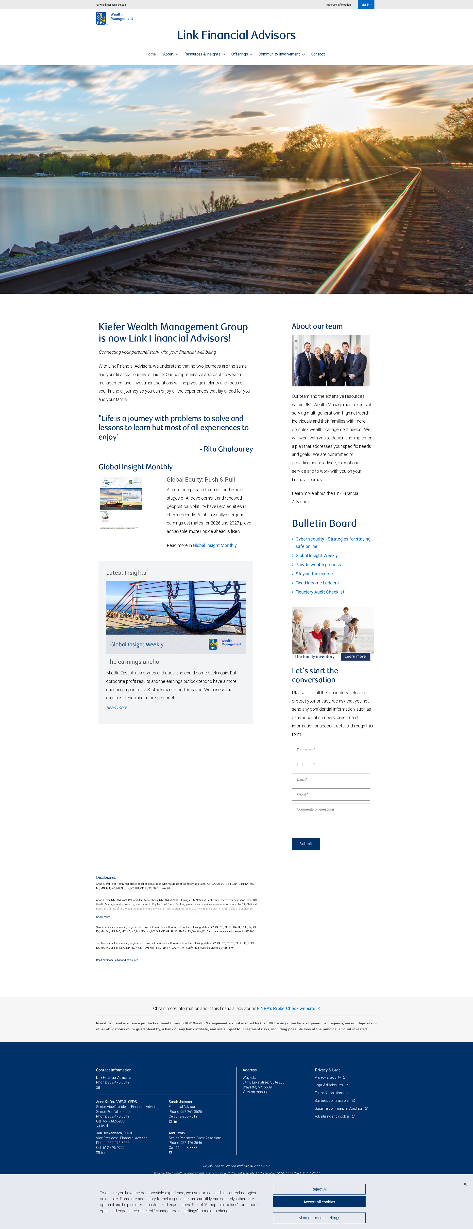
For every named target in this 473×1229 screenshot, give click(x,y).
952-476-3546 (191, 1142)
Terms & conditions (329, 1093)
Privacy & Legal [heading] (328, 1069)
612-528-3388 (186, 1147)
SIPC (312, 1173)
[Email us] (98, 1087)
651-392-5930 (114, 1121)
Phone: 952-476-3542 (112, 1082)
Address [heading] (250, 1069)
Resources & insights (203, 54)
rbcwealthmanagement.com (111, 4)
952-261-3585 (191, 1111)
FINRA (296, 1173)
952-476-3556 (118, 1142)
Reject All (319, 1189)
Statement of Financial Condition (339, 1108)
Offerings (240, 54)
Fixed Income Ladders (317, 583)
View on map (253, 1092)
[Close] (465, 1184)
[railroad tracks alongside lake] (236, 179)
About (169, 54)
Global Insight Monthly (215, 545)
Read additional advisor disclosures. (117, 960)
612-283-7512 (186, 1116)
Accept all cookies (319, 1201)
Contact (318, 54)
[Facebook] (108, 1126)
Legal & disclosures (329, 1085)
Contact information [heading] (113, 1069)
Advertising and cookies (333, 1116)
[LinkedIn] (103, 1126)
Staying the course (314, 574)
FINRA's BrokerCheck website (286, 1008)
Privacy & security (328, 1077)
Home (151, 54)
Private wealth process (318, 564)
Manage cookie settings (319, 1217)
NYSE (280, 1173)
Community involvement (279, 54)
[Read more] (103, 917)
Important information (338, 4)
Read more (116, 707)
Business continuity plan (333, 1100)
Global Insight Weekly (317, 555)
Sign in (366, 4)
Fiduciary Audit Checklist (320, 592)
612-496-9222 (114, 1147)
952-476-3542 (118, 1116)
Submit (306, 844)
